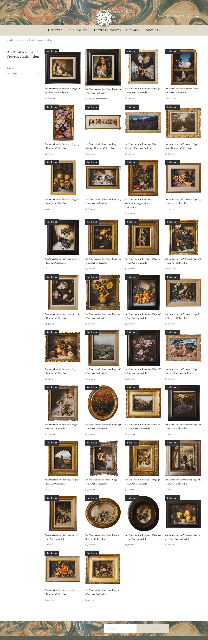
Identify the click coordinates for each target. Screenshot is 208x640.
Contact (151, 30)
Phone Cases (78, 30)
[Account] (189, 16)
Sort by (10, 68)
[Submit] (10, 14)
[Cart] (197, 16)
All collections (12, 40)
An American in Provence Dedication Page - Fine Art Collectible (138, 203)
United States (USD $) (169, 15)
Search (15, 15)
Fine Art (132, 30)
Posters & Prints (107, 30)
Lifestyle (55, 30)
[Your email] (120, 628)
